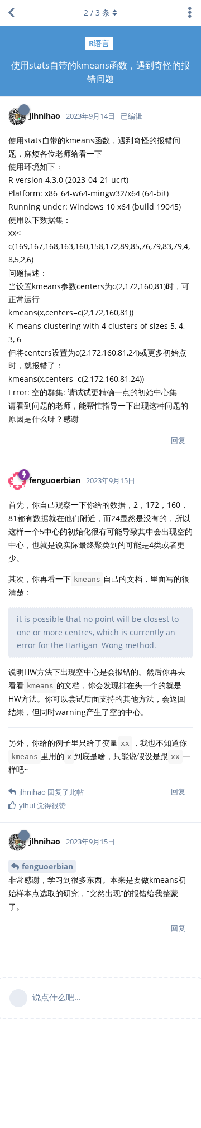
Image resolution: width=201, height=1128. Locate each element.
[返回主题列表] (11, 13)
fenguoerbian (47, 866)
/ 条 (97, 12)
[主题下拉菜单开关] (190, 13)
